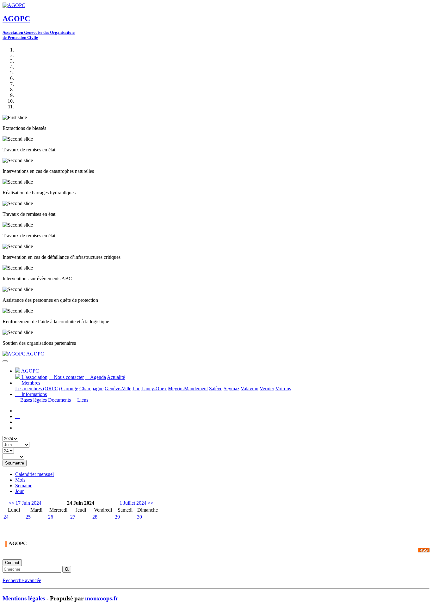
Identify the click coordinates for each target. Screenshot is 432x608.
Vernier (267, 388)
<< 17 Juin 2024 (25, 503)
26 (50, 517)
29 (117, 517)
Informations (33, 394)
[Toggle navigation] (5, 361)
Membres (30, 383)
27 (72, 517)
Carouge (69, 388)
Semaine (23, 485)
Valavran (249, 388)
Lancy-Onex (154, 388)
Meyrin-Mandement (188, 388)
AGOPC (34, 353)
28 (94, 517)
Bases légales (33, 400)
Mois (20, 480)
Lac (136, 388)
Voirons (283, 388)
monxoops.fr (101, 598)
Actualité (116, 377)
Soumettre (14, 463)
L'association (33, 377)
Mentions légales (24, 598)
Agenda (97, 377)
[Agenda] (17, 416)
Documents (59, 400)
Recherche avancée (22, 580)
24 (6, 517)
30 (139, 517)
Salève (215, 388)
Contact (12, 562)
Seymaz (231, 388)
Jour (19, 491)
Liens (82, 400)
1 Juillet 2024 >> (136, 503)
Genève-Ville (118, 388)
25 (28, 517)
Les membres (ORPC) (37, 388)
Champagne (91, 388)
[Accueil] (17, 410)
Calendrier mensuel (34, 474)
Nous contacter (68, 377)
